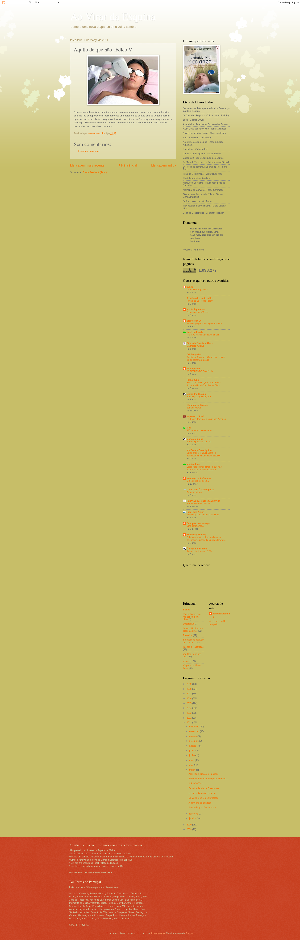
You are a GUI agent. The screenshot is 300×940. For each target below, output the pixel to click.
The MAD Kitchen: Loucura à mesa (203, 335)
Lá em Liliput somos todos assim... (193, 629)
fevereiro (194, 813)
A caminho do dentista (200, 802)
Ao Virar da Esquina (113, 16)
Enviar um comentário (89, 151)
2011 (189, 722)
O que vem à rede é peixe (200, 489)
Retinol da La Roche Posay (199, 301)
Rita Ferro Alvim (195, 512)
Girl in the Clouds (196, 394)
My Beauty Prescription (199, 450)
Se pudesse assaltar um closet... (193, 641)
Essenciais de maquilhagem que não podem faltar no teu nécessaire (204, 468)
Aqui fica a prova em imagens (204, 774)
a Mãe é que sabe (196, 309)
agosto (193, 745)
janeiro (193, 818)
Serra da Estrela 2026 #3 (198, 503)
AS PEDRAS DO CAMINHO (200, 371)
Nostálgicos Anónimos (199, 478)
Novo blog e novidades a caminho (203, 514)
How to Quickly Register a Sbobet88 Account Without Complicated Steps (204, 384)
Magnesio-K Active (195, 346)
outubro (193, 736)
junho (192, 755)
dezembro (194, 726)
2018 (189, 689)
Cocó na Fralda (195, 332)
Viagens (187, 661)
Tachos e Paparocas (193, 647)
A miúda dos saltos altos (200, 298)
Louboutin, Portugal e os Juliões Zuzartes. (206, 419)
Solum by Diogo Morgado (199, 396)
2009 (189, 829)
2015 (189, 703)
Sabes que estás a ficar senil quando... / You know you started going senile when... (206, 538)
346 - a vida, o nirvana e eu (199, 430)
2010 (189, 824)
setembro (194, 741)
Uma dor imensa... (195, 526)
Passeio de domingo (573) (199, 551)
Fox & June (193, 380)
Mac (189, 427)
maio (192, 760)
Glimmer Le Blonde (197, 405)
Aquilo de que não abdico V (202, 807)
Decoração (188, 623)
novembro (194, 731)
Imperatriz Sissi (195, 416)
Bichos (186, 609)
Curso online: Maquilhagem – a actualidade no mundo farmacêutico (203, 454)
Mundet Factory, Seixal (197, 289)
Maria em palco (195, 439)
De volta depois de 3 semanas (204, 788)
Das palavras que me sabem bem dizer (192, 617)
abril (191, 765)
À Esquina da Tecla (197, 548)
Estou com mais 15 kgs (197, 312)
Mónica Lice (193, 464)
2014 (189, 708)
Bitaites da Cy (194, 320)
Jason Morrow (158, 933)
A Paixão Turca (196, 783)
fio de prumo (194, 368)
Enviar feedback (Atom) (95, 172)
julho (192, 750)
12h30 (190, 287)
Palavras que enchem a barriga (203, 501)
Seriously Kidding (196, 534)
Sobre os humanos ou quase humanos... (209, 778)
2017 (189, 693)
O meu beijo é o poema (198, 481)
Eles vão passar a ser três (199, 441)
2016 (189, 698)
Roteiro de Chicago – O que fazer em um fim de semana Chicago (206, 358)
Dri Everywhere (195, 354)
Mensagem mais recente (87, 165)
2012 (189, 717)
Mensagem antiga (163, 165)
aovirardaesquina (221, 615)
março (192, 769)
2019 (189, 684)
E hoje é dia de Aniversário (202, 793)
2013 (189, 713)
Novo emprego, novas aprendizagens (204, 323)
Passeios (187, 635)
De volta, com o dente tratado (203, 798)
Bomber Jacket (194, 408)
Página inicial (128, 165)
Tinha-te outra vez (195, 492)
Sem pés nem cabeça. (198, 523)
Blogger (189, 933)
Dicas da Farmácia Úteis (199, 343)
